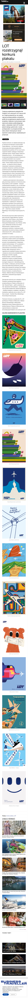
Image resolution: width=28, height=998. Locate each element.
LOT (15, 815)
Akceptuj (5, 994)
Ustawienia (13, 994)
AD (7, 61)
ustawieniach (5, 991)
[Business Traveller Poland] (4, 1)
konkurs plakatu (10, 815)
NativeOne (14, 929)
